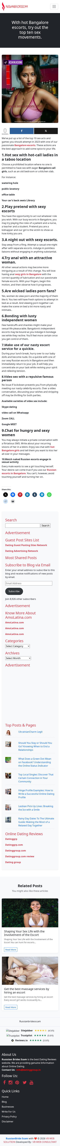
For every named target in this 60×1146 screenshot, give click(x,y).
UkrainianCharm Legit (30, 731)
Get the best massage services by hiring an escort (26, 990)
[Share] (22, 131)
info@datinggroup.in (28, 1069)
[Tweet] (46, 131)
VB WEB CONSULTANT (45, 1142)
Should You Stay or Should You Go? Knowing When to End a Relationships (35, 746)
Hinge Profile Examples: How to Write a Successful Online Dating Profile (36, 794)
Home (5, 1096)
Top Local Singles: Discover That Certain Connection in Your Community (35, 778)
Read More (10, 949)
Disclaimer (7, 1121)
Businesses (8, 1106)
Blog (4, 1101)
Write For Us (8, 1111)
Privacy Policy (9, 1116)
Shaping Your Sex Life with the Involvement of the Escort (24, 933)
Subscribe (14, 591)
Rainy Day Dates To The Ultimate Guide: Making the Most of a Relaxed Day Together (36, 822)
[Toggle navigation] (54, 6)
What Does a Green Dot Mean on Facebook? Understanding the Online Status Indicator (34, 762)
